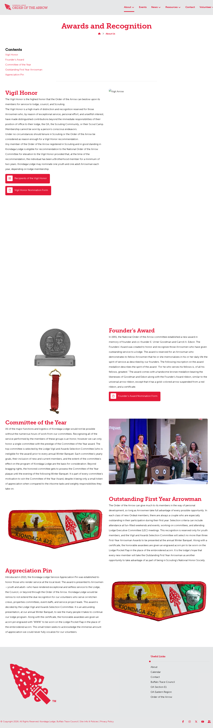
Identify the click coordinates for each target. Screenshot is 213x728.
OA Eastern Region (161, 691)
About (154, 667)
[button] (28, 190)
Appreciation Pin (14, 74)
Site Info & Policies (89, 721)
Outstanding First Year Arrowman (23, 69)
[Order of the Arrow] (26, 7)
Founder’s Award (14, 59)
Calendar (156, 671)
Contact (155, 676)
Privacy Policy (107, 721)
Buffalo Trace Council (163, 681)
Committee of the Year (18, 64)
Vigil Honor (11, 54)
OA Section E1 (159, 686)
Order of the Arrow (161, 696)
